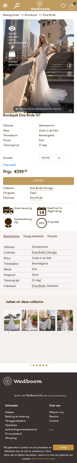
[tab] (13, 237)
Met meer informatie (43, 458)
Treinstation (10, 135)
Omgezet (9, 193)
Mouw (7, 140)
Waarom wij (56, 412)
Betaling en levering (17, 416)
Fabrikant (8, 198)
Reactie (53, 416)
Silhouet (8, 125)
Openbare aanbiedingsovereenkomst (21, 427)
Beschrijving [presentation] (11, 236)
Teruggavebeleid (15, 421)
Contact (54, 421)
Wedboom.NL (34, 395)
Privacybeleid (13, 434)
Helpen (9, 412)
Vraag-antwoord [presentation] (33, 236)
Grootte (8, 158)
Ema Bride (36, 198)
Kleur (6, 130)
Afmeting (11, 438)
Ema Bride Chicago (41, 188)
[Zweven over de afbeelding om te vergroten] (38, 66)
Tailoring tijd (11, 145)
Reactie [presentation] (52, 236)
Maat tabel (9, 165)
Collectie (8, 188)
